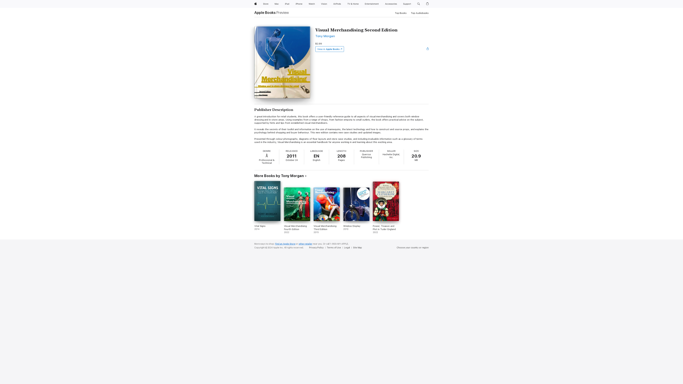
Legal (347, 247)
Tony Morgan (325, 36)
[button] (418, 4)
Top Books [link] (401, 13)
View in (328, 49)
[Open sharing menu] (427, 49)
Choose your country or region (413, 247)
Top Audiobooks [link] (420, 13)
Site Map (357, 247)
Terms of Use (334, 247)
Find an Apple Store (285, 244)
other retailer (305, 244)
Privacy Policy (316, 247)
